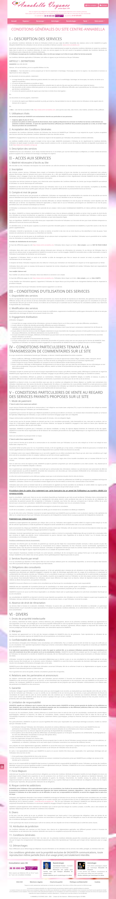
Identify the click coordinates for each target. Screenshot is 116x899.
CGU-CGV (19, 882)
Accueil (13, 21)
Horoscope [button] (40, 21)
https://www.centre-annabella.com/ (44, 110)
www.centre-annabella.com (71, 45)
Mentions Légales (36, 882)
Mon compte (91, 5)
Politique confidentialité (78, 882)
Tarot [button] (85, 21)
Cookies (97, 882)
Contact (104, 5)
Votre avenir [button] (99, 21)
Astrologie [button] (55, 21)
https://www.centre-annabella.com (43, 245)
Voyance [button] (26, 21)
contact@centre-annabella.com (44, 801)
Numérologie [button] (71, 21)
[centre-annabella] (41, 5)
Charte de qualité (56, 882)
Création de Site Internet (59, 896)
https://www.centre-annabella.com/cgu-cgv (25, 145)
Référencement (72, 896)
